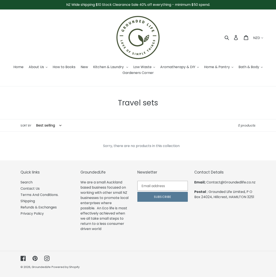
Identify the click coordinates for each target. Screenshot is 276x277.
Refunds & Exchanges (38, 207)
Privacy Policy (32, 213)
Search (26, 182)
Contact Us (30, 188)
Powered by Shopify (66, 267)
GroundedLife (41, 267)
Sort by (25, 125)
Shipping (27, 201)
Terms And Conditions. (39, 194)
